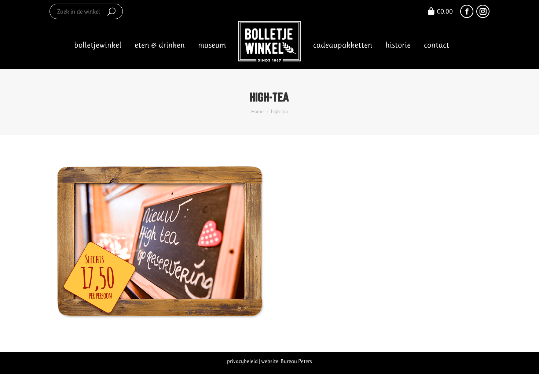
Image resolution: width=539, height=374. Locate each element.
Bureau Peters (296, 361)
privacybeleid (242, 361)
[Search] (111, 11)
